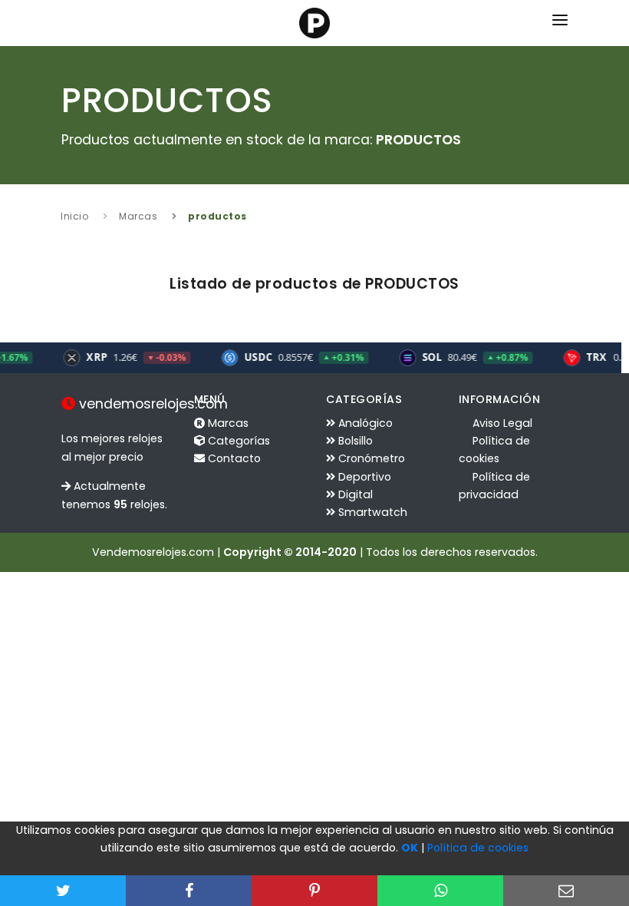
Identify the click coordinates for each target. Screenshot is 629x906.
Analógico (364, 423)
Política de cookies (478, 847)
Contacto (233, 458)
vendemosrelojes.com (151, 404)
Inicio (74, 216)
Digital (354, 494)
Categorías (237, 440)
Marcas (138, 216)
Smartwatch (371, 512)
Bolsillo (354, 440)
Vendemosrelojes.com (153, 552)
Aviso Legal (500, 423)
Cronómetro (370, 458)
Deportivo (363, 476)
